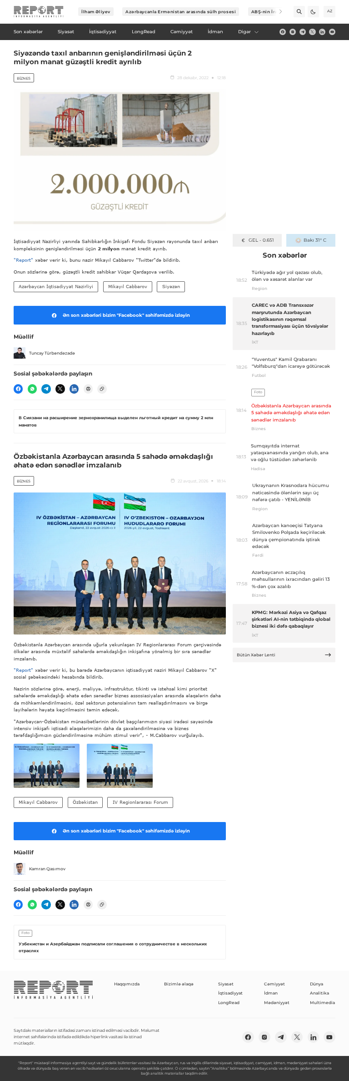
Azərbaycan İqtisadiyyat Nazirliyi (56, 286)
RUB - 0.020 (261, 240)
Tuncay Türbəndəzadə (52, 352)
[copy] (101, 388)
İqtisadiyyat (230, 992)
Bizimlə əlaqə (179, 983)
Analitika (319, 992)
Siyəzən (171, 286)
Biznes (23, 78)
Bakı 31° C (315, 240)
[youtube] (332, 32)
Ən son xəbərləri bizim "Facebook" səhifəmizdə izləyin (126, 315)
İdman (271, 992)
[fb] (282, 32)
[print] (88, 388)
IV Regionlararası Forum (140, 802)
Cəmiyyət (274, 983)
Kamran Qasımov (47, 868)
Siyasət (226, 983)
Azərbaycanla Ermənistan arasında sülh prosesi (180, 11)
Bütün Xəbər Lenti (256, 654)
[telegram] (302, 32)
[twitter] (312, 32)
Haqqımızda (127, 983)
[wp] (32, 388)
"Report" (23, 260)
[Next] (276, 11)
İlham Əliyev (95, 11)
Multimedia (322, 1002)
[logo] (39, 12)
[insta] (292, 32)
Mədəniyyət (276, 1002)
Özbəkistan (85, 802)
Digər (244, 32)
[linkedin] (322, 32)
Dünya (316, 983)
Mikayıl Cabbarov (127, 286)
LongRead (228, 1002)
